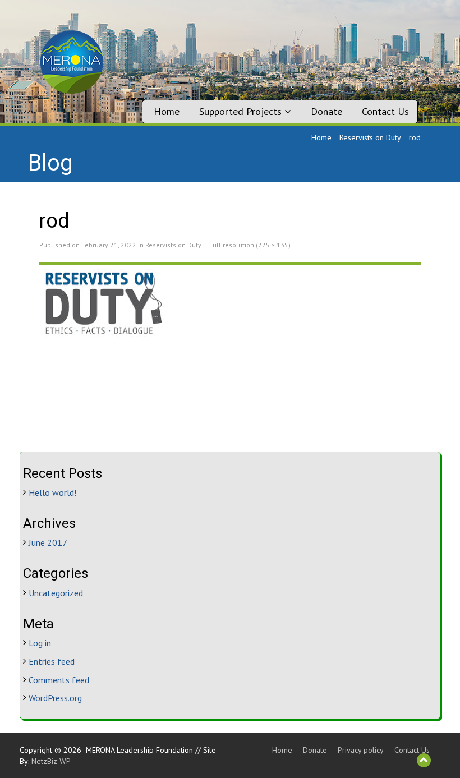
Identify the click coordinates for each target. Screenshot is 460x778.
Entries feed (52, 661)
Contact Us (385, 111)
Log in (40, 642)
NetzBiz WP (51, 761)
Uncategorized (56, 593)
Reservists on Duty (370, 137)
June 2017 (48, 542)
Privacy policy (361, 750)
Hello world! (52, 492)
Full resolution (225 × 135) (250, 245)
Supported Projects (241, 111)
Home (167, 111)
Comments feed (59, 679)
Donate (326, 111)
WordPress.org (55, 697)
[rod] (230, 302)
